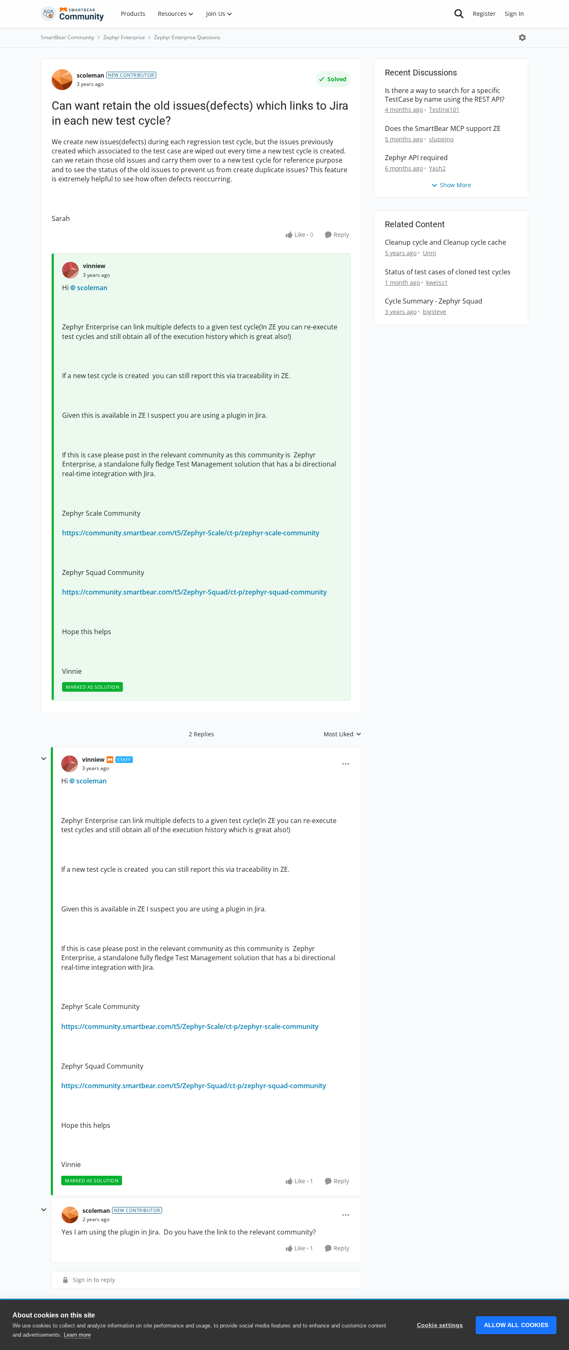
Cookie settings (440, 1325)
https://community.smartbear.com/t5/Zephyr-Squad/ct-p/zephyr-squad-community (194, 592)
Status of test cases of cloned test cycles (448, 272)
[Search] (459, 14)
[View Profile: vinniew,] (70, 270)
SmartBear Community (67, 37)
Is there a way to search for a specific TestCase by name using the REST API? (444, 95)
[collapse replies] (44, 759)
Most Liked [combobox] (343, 734)
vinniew (94, 266)
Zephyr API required (416, 157)
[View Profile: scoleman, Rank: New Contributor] (62, 79)
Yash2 (437, 168)
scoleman (90, 75)
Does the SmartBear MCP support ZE (443, 128)
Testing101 (444, 109)
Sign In (514, 14)
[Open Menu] (522, 37)
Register (484, 14)
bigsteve (434, 312)
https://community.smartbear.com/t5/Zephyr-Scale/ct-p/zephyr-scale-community (190, 532)
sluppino (441, 139)
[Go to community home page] (72, 13)
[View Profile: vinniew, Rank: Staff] (69, 763)
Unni (429, 253)
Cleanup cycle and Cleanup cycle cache (445, 242)
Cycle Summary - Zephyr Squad (433, 301)
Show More (455, 185)
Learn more (77, 1335)
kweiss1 (437, 282)
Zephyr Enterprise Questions (187, 37)
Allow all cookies (516, 1325)
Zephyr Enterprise (124, 37)
